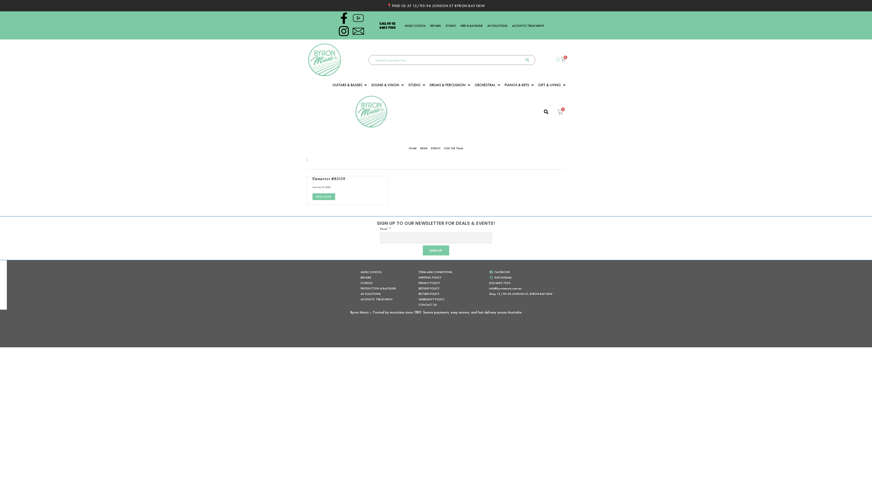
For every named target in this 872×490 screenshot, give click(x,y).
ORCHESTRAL (485, 85)
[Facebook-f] (343, 18)
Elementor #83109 (328, 178)
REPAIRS (435, 26)
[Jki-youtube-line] (358, 18)
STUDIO (451, 26)
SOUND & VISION (385, 85)
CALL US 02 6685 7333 (387, 25)
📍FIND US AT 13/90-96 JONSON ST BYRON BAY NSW (436, 5)
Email (384, 229)
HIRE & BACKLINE (472, 26)
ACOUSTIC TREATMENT (528, 26)
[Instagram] (343, 31)
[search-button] (527, 60)
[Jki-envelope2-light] (358, 31)
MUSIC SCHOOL (415, 26)
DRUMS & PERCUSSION (448, 85)
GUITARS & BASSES (347, 85)
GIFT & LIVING (549, 85)
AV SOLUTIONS (497, 26)
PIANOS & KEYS (517, 85)
